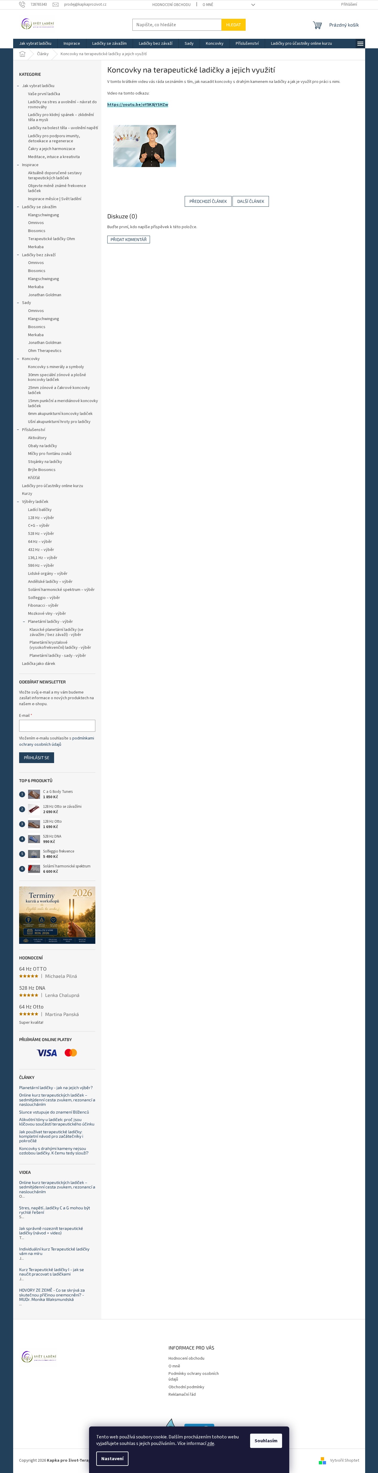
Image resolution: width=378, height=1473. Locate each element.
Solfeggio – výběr (44, 598)
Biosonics (36, 231)
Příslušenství (33, 430)
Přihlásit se (36, 757)
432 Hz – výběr (41, 550)
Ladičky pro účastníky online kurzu (52, 486)
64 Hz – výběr (40, 542)
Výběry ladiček (35, 502)
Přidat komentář (129, 239)
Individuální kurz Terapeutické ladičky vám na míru (54, 1251)
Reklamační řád (182, 1395)
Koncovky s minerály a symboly (56, 367)
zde (210, 1443)
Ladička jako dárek (38, 664)
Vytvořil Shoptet (344, 1461)
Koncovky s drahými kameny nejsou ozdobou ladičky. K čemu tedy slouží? (53, 1150)
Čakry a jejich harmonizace (51, 149)
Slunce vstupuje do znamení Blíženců (54, 1112)
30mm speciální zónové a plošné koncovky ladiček (57, 377)
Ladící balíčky (40, 510)
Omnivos (36, 223)
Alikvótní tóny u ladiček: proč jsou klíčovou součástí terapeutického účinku (56, 1121)
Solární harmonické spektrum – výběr (61, 590)
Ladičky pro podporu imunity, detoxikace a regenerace (54, 138)
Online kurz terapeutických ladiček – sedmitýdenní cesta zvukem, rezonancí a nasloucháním (57, 1099)
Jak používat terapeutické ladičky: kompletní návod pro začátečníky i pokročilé (51, 1136)
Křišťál (34, 478)
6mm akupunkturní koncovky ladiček (60, 414)
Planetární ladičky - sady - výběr (58, 656)
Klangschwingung (43, 215)
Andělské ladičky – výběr (50, 582)
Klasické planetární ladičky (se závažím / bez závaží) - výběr (56, 632)
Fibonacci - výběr (43, 606)
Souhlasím (266, 1441)
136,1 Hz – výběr (42, 558)
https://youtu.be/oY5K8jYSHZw (137, 105)
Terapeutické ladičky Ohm (51, 239)
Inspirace (30, 165)
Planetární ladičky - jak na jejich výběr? (56, 1087)
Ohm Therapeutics (45, 351)
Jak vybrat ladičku (38, 86)
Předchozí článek (208, 201)
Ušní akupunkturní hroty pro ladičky (59, 422)
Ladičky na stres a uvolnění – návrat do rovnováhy (62, 104)
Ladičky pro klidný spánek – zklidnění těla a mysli (61, 117)
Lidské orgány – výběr (48, 574)
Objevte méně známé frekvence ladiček (57, 188)
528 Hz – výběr (41, 534)
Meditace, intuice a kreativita (54, 157)
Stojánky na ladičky (45, 462)
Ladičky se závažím (39, 207)
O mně (208, 4)
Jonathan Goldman (44, 295)
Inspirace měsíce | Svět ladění (54, 199)
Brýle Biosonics (42, 470)
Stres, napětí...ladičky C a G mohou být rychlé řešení (54, 1210)
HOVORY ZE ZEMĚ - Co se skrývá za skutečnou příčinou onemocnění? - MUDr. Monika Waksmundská (52, 1294)
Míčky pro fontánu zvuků (49, 454)
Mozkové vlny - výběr (47, 614)
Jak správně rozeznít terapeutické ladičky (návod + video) (51, 1230)
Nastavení (112, 1458)
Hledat (233, 24)
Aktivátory (37, 438)
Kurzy (27, 494)
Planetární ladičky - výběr (50, 622)
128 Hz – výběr (41, 518)
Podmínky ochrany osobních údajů (194, 1376)
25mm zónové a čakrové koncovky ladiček (59, 390)
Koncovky (31, 359)
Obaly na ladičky (42, 446)
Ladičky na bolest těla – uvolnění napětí (63, 128)
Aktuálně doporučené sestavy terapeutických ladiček (55, 175)
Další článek (250, 201)
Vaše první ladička (44, 94)
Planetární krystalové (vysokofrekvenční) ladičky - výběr (60, 645)
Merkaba (36, 247)
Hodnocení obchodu (171, 4)
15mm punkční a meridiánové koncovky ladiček (63, 403)
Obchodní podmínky (186, 1387)
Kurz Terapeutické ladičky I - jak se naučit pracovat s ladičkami (51, 1271)
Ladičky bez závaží (39, 255)
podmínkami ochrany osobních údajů (56, 741)
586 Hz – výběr (41, 566)
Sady (26, 303)
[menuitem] (35, 43)
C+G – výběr (39, 526)
